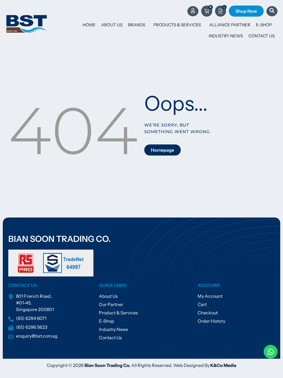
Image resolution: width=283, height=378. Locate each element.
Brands (136, 24)
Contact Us (261, 35)
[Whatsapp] (270, 352)
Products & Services (177, 24)
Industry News (226, 35)
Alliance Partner (229, 24)
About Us (111, 24)
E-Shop (264, 24)
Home (89, 24)
